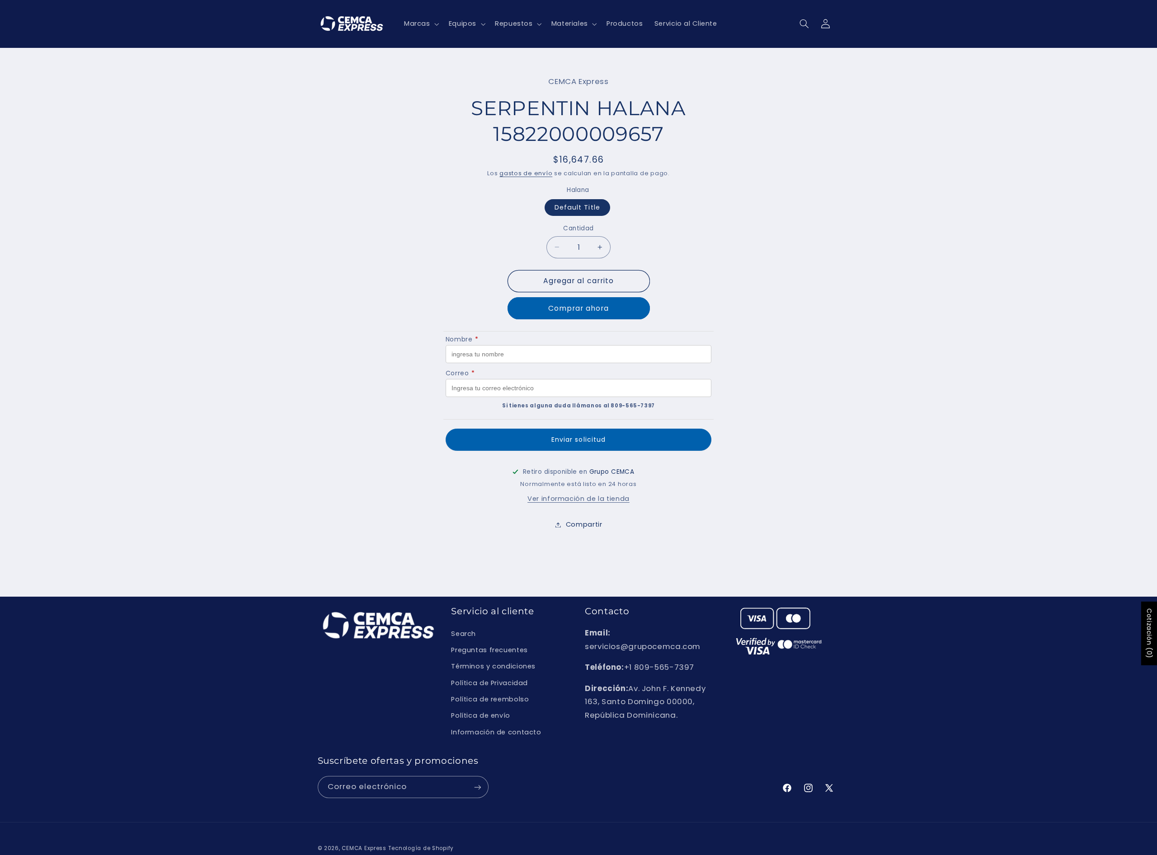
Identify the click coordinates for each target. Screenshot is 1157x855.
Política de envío (480, 715)
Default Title (577, 207)
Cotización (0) (1149, 633)
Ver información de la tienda (578, 498)
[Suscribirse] (477, 787)
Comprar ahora (578, 308)
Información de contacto (496, 732)
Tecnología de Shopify (421, 848)
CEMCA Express (364, 848)
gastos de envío (525, 173)
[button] (420, 24)
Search (463, 633)
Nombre (462, 339)
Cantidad (578, 228)
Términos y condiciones (493, 666)
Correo (460, 373)
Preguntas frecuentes (489, 649)
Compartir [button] (584, 524)
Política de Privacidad (489, 682)
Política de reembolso (490, 699)
